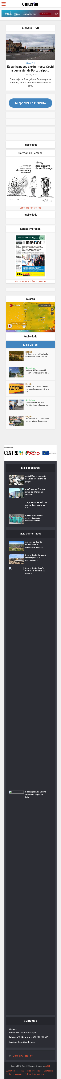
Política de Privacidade (34, 1074)
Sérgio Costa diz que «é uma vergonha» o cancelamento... (35, 557)
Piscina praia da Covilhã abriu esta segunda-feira (35, 794)
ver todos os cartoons (30, 208)
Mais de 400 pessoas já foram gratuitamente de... (37, 371)
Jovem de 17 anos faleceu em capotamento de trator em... (37, 389)
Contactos (48, 1071)
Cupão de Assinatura (15, 1074)
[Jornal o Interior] (30, 3)
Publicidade (37, 1071)
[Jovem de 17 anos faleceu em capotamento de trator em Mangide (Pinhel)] (17, 389)
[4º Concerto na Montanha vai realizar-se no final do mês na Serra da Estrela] (17, 356)
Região (28, 352)
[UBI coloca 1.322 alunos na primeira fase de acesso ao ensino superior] (17, 421)
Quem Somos (12, 1071)
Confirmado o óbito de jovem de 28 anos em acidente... (35, 492)
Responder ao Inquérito (30, 103)
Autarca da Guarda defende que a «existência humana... (34, 544)
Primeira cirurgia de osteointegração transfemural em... (33, 518)
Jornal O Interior (23, 1055)
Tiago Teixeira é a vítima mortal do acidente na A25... (36, 505)
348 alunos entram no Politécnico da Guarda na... (37, 403)
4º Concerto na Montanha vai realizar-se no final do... (37, 355)
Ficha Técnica (25, 1071)
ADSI (47, 1066)
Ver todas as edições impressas (30, 281)
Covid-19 (30, 63)
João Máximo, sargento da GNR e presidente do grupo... (35, 479)
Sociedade (30, 368)
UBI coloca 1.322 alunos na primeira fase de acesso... (37, 420)
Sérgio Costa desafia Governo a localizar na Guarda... (35, 571)
